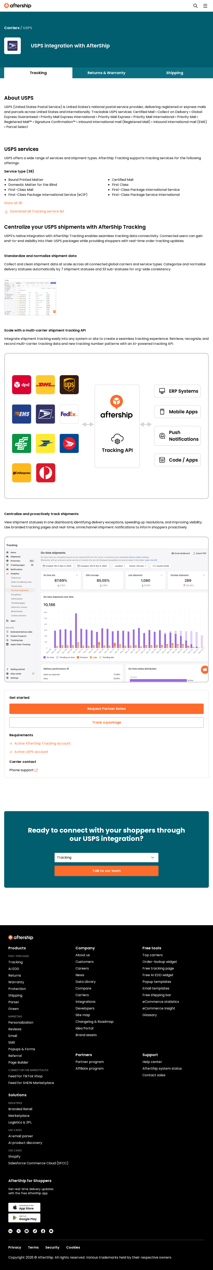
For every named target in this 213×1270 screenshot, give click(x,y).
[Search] (195, 6)
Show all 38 (13, 203)
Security (52, 1247)
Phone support (21, 770)
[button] (106, 296)
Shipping (174, 72)
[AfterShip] (18, 6)
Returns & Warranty (106, 72)
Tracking (38, 72)
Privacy (14, 1247)
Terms (33, 1247)
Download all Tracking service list (37, 211)
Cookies (73, 1247)
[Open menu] (205, 5)
